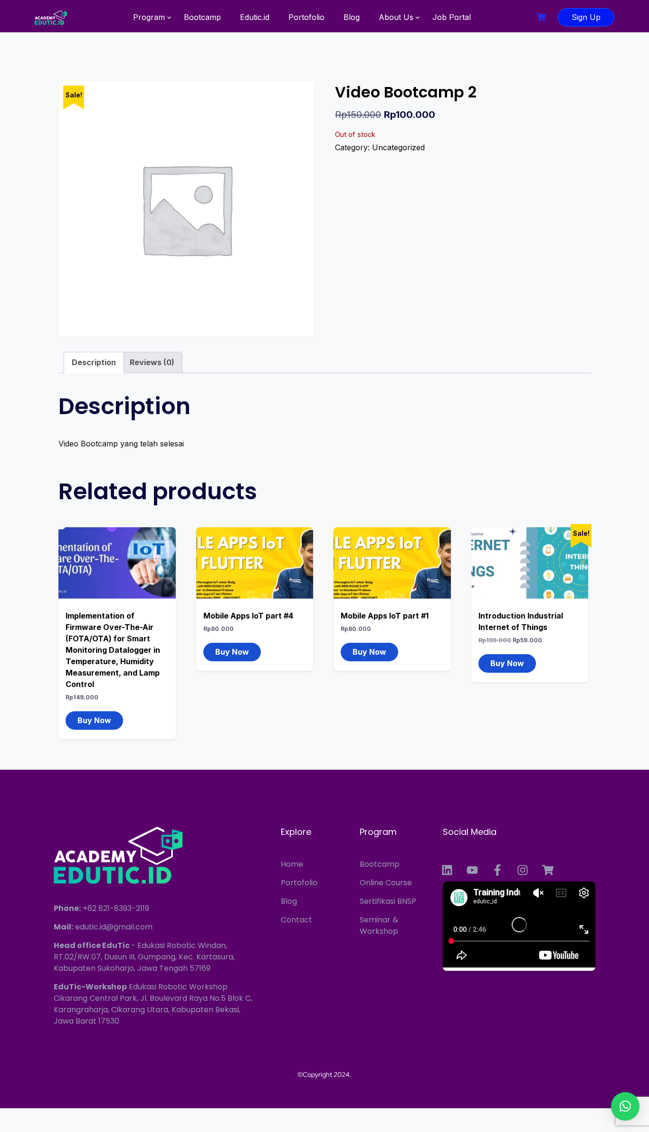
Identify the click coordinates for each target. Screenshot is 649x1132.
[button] (625, 1106)
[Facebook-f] (497, 870)
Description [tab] (94, 362)
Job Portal (451, 17)
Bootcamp (202, 17)
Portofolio (306, 17)
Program (149, 17)
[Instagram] (522, 870)
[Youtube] (472, 870)
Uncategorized (398, 147)
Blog (352, 17)
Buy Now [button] (94, 720)
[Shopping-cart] (547, 870)
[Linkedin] (447, 870)
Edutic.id (254, 17)
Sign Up (586, 17)
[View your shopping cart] (542, 17)
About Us (396, 17)
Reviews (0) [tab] (152, 362)
